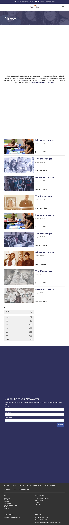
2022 (19, 332)
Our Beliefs (7, 503)
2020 (19, 339)
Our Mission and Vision (11, 505)
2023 (19, 328)
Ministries (19, 312)
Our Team (7, 500)
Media (52, 486)
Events (21, 486)
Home (6, 486)
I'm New (6, 501)
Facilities (7, 507)
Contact (7, 490)
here (22, 80)
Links (46, 486)
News (29, 486)
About (13, 486)
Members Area (24, 490)
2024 (19, 324)
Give (14, 490)
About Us (7, 498)
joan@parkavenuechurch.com (42, 82)
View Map (38, 504)
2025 (19, 321)
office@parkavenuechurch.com (50, 522)
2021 (19, 336)
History (6, 508)
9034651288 (44, 517)
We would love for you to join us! (34, 2)
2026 (19, 317)
